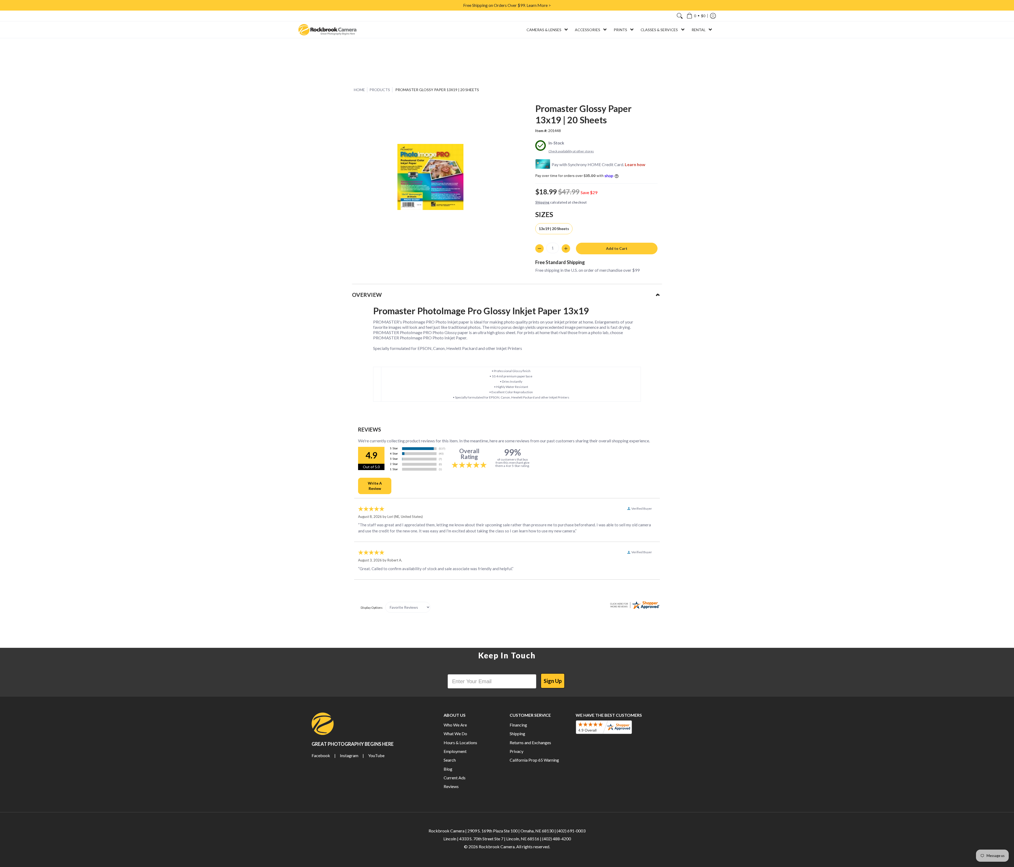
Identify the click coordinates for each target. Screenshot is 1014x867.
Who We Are (455, 724)
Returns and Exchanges (530, 742)
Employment (455, 751)
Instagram (349, 755)
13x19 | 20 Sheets (554, 228)
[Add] (566, 248)
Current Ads (455, 777)
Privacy (516, 751)
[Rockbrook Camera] (327, 29)
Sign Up (553, 681)
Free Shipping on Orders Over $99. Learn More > (507, 5)
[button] (696, 16)
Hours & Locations (460, 742)
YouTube (376, 755)
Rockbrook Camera (497, 846)
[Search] (679, 16)
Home (359, 89)
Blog (448, 768)
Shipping (542, 202)
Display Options (372, 608)
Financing (518, 724)
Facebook (321, 755)
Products (379, 89)
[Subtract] (539, 248)
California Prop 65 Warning (534, 759)
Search (450, 759)
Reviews (451, 786)
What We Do (455, 733)
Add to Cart (616, 248)
